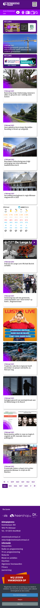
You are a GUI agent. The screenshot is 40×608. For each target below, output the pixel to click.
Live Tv (32, 12)
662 (27, 482)
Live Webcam (22, 12)
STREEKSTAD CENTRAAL (20, 330)
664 (4, 486)
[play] (18, 12)
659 (12, 482)
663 (33, 482)
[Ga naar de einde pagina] (34, 486)
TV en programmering (11, 552)
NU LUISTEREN (27, 12)
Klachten (5, 561)
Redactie (5, 555)
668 (26, 486)
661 (22, 482)
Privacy (5, 567)
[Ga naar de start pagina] (4, 482)
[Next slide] (37, 516)
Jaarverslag (6, 570)
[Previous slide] (3, 516)
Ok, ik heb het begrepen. (20, 595)
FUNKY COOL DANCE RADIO (20, 336)
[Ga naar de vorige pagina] (8, 482)
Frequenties (6, 546)
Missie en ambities (9, 558)
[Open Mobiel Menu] (34, 4)
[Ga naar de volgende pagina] (31, 486)
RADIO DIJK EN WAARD (20, 333)
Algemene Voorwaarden (12, 564)
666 (15, 486)
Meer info (20, 604)
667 (20, 486)
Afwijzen (20, 599)
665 (10, 486)
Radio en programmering (12, 549)
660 (17, 482)
